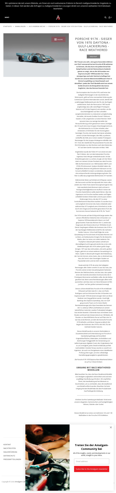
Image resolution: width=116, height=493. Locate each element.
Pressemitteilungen (12, 459)
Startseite (7, 26)
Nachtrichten (9, 448)
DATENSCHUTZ (9, 456)
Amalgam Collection (22, 482)
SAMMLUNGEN (20, 26)
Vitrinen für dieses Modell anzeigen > (93, 409)
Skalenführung (10, 452)
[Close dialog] (111, 427)
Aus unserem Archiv (37, 26)
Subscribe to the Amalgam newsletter (92, 469)
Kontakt (7, 444)
